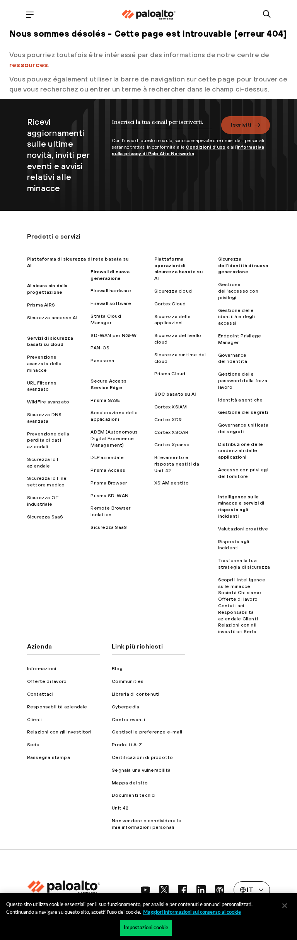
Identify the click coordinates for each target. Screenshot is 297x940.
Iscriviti (241, 125)
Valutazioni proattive (243, 529)
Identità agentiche (240, 400)
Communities (127, 681)
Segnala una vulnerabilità (141, 770)
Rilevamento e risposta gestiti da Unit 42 (176, 464)
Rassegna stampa (48, 757)
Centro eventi (128, 719)
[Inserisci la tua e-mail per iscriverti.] (162, 125)
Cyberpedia (125, 707)
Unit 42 (120, 808)
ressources (28, 65)
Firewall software (110, 303)
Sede (33, 744)
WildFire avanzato (48, 402)
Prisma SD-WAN (109, 495)
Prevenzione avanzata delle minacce (44, 363)
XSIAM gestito (171, 483)
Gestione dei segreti (243, 412)
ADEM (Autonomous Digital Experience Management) (114, 438)
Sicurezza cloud (173, 291)
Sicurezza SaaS (45, 517)
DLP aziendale (107, 457)
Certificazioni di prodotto (142, 757)
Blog (117, 668)
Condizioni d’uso (205, 147)
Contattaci (40, 694)
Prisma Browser (108, 483)
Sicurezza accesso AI (52, 317)
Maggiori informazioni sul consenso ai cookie (192, 912)
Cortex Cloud (170, 304)
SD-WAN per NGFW (113, 335)
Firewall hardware (110, 290)
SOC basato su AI (175, 394)
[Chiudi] (284, 905)
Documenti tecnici (133, 795)
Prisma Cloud (169, 373)
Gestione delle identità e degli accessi (236, 317)
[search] (267, 14)
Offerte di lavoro (47, 681)
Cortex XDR (168, 419)
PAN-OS (99, 348)
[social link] (145, 889)
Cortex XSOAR (171, 432)
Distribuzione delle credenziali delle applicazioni (240, 451)
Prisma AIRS (41, 305)
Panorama (102, 360)
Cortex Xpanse (172, 444)
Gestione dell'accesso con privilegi (238, 291)
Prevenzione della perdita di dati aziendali (48, 440)
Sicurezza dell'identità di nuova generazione (243, 265)
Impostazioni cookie (146, 927)
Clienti (35, 719)
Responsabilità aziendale (57, 707)
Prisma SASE (105, 400)
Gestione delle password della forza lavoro (243, 380)
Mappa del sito (130, 783)
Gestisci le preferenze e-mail (147, 732)
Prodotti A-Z (127, 744)
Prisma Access (107, 470)
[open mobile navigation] (30, 14)
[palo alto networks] (148, 15)
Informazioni (41, 668)
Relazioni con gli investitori (59, 732)
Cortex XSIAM (170, 407)
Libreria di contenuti (135, 694)
